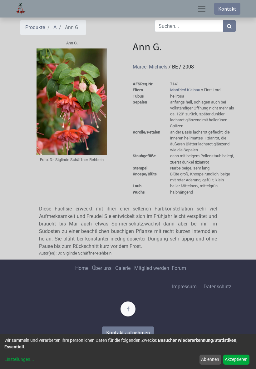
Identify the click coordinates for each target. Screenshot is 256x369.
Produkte (35, 27)
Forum (179, 268)
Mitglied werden (152, 268)
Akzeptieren (236, 359)
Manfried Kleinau (185, 90)
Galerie (122, 268)
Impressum (184, 287)
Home (81, 268)
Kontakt (227, 9)
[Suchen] (229, 26)
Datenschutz (217, 287)
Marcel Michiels (151, 67)
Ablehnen (210, 359)
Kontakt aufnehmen (128, 332)
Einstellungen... (19, 359)
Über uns (101, 268)
